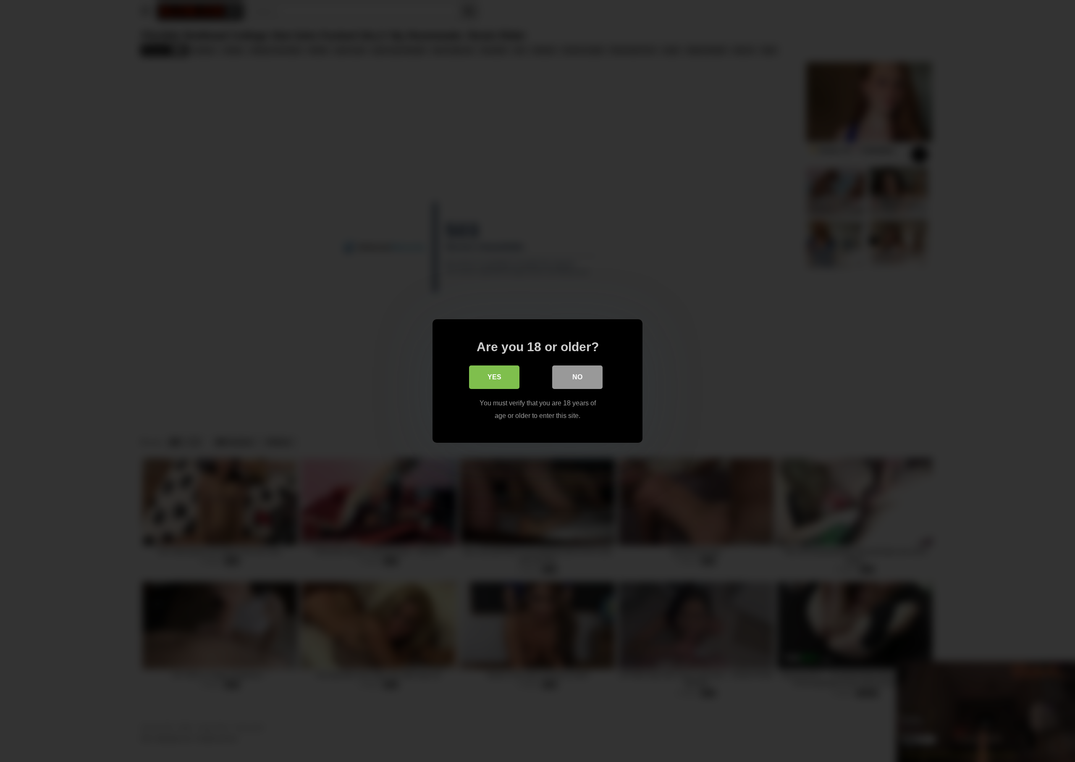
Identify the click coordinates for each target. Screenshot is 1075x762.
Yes (494, 377)
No (577, 377)
